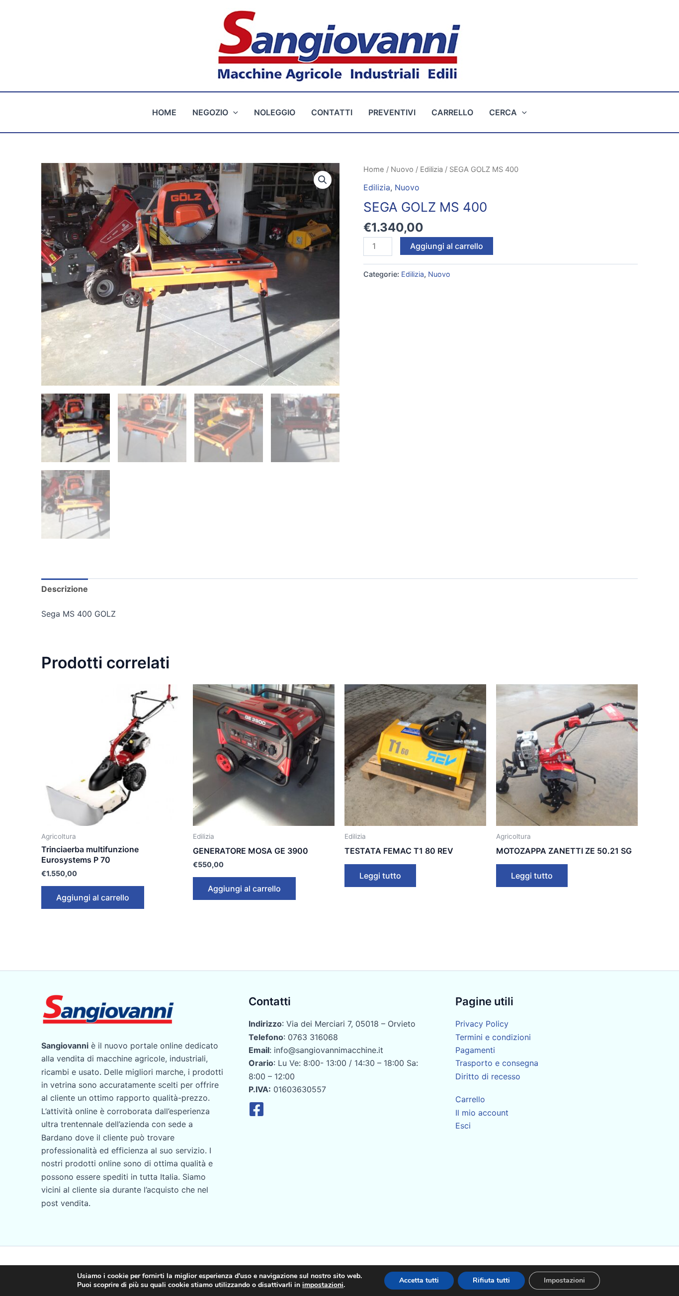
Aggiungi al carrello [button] (92, 897)
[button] (233, 112)
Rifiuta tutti (491, 1280)
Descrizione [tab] (64, 589)
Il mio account (482, 1113)
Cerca (503, 112)
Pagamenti (475, 1050)
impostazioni (322, 1285)
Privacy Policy (482, 1024)
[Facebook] (256, 1109)
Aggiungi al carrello (446, 246)
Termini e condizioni (493, 1037)
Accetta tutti (419, 1280)
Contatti (331, 112)
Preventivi (392, 112)
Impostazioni (564, 1280)
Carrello (452, 112)
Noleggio (274, 112)
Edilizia (431, 169)
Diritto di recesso (487, 1076)
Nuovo (402, 169)
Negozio (210, 112)
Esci (463, 1126)
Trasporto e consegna (496, 1063)
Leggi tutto (380, 876)
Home (164, 112)
